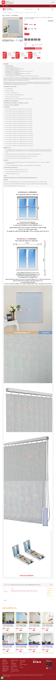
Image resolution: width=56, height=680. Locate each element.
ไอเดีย (17, 12)
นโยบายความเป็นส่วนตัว (23, 665)
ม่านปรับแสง (8, 15)
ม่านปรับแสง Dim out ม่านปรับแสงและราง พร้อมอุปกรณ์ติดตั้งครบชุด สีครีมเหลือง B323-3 (47, 626)
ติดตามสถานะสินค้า (14, 669)
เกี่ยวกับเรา (31, 12)
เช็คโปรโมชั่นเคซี (5, 666)
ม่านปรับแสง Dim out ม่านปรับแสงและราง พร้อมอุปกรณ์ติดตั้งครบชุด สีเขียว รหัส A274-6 (21, 647)
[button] (3, 6)
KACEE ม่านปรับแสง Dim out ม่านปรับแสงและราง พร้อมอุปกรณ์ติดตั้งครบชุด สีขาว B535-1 (7, 647)
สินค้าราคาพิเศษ (5, 663)
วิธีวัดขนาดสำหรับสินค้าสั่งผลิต (5, 670)
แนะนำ (13, 12)
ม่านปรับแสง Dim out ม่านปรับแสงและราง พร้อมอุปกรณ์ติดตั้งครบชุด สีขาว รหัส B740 (47, 647)
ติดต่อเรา (35, 12)
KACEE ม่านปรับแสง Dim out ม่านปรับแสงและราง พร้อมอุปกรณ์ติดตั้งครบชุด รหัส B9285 (34, 647)
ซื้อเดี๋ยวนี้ (39, 48)
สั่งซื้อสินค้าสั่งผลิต (5, 668)
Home (3, 15)
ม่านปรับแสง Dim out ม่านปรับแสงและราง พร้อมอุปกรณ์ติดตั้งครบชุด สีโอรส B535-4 (34, 626)
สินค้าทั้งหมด (9, 12)
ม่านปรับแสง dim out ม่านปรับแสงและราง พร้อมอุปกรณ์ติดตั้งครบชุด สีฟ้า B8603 (8, 626)
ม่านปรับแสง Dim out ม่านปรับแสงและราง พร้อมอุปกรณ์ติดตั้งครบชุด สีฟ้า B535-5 (21, 626)
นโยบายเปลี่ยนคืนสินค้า (14, 667)
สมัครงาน (21, 667)
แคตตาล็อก (26, 12)
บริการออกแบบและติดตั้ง (15, 672)
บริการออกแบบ (21, 12)
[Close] (0, 2)
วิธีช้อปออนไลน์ (5, 661)
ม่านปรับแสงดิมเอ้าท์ (14, 15)
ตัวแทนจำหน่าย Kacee (22, 662)
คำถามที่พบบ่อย (13, 663)
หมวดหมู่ (4, 12)
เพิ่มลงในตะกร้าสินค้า (30, 48)
